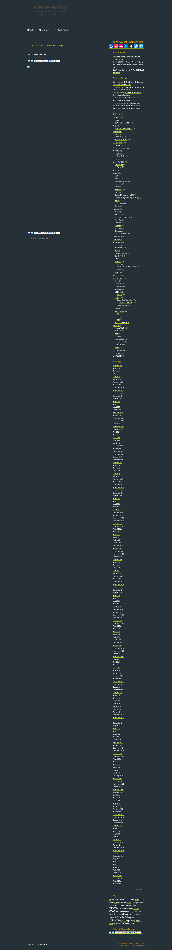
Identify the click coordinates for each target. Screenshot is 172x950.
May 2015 (116, 734)
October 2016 (117, 687)
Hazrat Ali (112, 905)
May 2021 (116, 537)
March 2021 (117, 543)
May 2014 (116, 767)
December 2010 (118, 878)
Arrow (117, 334)
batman (115, 899)
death (141, 900)
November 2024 (118, 421)
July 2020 (116, 562)
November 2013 (118, 784)
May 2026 (116, 374)
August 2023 (117, 462)
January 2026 (117, 385)
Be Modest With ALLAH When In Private (126, 56)
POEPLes (116, 242)
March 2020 (117, 573)
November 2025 (118, 390)
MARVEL (118, 225)
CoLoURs (116, 145)
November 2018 (118, 618)
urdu (115, 923)
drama (111, 902)
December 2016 (118, 681)
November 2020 (118, 554)
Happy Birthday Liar (120, 59)
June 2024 (116, 435)
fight (118, 903)
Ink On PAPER (118, 162)
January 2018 (117, 645)
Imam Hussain (132, 905)
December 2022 (118, 485)
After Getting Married (36, 55)
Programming (119, 311)
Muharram (118, 184)
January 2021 (117, 548)
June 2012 (116, 831)
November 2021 (118, 521)
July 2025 (116, 401)
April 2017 (116, 670)
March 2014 (117, 773)
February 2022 (118, 512)
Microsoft (118, 289)
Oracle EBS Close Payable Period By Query (128, 62)
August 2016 (117, 692)
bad (110, 899)
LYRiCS (117, 264)
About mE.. (31, 944)
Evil (115, 903)
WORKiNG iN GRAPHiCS (123, 128)
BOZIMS (142, 945)
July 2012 (116, 828)
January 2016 (117, 712)
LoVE (115, 212)
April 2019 (116, 604)
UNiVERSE (117, 356)
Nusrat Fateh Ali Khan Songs (126, 267)
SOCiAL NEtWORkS (122, 322)
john (128, 908)
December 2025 (118, 388)
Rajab (117, 187)
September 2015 (118, 723)
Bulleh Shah (119, 256)
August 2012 (117, 826)
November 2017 (118, 651)
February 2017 (118, 676)
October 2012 (117, 820)
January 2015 (117, 745)
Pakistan (114, 920)
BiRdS (117, 120)
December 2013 (118, 781)
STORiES (116, 276)
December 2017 (118, 648)
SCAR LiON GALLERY (122, 123)
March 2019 (117, 607)
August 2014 (117, 759)
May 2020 (116, 568)
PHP (118, 319)
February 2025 (118, 413)
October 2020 (117, 557)
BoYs (115, 134)
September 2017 (118, 656)
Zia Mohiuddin (120, 350)
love (112, 911)
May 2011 (116, 867)
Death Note (121, 156)
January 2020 (117, 579)
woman (122, 923)
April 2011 (116, 870)
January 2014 (117, 778)
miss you (132, 912)
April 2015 (116, 737)
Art (114, 126)
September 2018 (118, 623)
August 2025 (117, 399)
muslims (123, 914)
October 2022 (117, 490)
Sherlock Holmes (121, 234)
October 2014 (117, 753)
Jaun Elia (118, 261)
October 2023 (117, 457)
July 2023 (116, 465)
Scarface (118, 231)
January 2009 (117, 884)
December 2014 (118, 748)
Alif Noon (118, 331)
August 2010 (117, 881)
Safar (116, 192)
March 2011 (117, 873)
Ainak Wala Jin (120, 328)
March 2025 (117, 410)
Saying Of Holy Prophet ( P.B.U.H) (126, 198)
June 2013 (116, 798)
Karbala (136, 908)
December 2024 (118, 418)
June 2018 (116, 631)
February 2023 (118, 479)
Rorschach (118, 228)
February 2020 (118, 576)
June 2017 (116, 665)
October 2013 (117, 787)
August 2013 (117, 792)
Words (119, 167)
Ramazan (118, 189)
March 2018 (117, 640)
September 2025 (118, 396)
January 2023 (117, 482)
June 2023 (116, 468)
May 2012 (116, 834)
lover (117, 912)
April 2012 (116, 837)
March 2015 (117, 740)
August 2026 (117, 365)
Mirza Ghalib (119, 342)
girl (134, 902)
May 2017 (116, 668)
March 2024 (117, 443)
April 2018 (116, 637)
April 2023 (116, 473)
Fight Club (118, 220)
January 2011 (117, 875)
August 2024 (117, 429)
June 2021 (116, 534)
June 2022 (116, 501)
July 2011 (116, 862)
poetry (131, 920)
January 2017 (117, 679)
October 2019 (117, 587)
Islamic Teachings (121, 181)
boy (121, 899)
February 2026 (118, 382)
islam (113, 908)
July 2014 (116, 762)
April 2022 (116, 507)
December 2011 (118, 848)
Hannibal (118, 223)
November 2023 (118, 454)
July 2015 (116, 729)
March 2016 (117, 706)
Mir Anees (118, 270)
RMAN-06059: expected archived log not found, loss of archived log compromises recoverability (127, 105)
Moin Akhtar (119, 345)
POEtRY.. (116, 245)
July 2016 (116, 695)
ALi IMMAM (127, 945)
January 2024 (117, 449)
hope (119, 905)
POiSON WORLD (50, 7)
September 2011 (118, 856)
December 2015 (118, 715)
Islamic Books (119, 178)
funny (123, 902)
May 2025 (116, 407)
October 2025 (117, 393)
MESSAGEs (119, 164)
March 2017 (117, 673)
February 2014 (118, 776)
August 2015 (117, 726)
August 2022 (117, 496)
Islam (115, 173)
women (130, 923)
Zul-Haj (117, 206)
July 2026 (116, 368)
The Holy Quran (120, 203)
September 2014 (118, 756)
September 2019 (118, 590)
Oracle (117, 297)
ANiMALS (116, 118)
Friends (117, 336)
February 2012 (118, 842)
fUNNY (115, 151)
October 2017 (117, 654)
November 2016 (118, 684)
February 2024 (118, 446)
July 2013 (116, 795)
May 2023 (116, 471)
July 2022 (116, 498)
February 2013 (118, 809)
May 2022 (116, 504)
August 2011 (117, 859)
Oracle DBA (123, 917)
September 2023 (118, 460)
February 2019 (118, 609)
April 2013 (116, 803)
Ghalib (117, 259)
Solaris (119, 286)
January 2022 (117, 515)
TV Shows (116, 325)
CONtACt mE (42, 944)
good (138, 903)
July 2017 (116, 662)
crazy (137, 899)
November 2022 (118, 487)
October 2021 (117, 523)
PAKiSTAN (116, 237)
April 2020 (116, 571)
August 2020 (117, 559)
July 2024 (116, 432)
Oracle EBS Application (125, 300)
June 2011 (116, 864)
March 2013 (117, 806)
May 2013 (116, 801)
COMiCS (46, 57)
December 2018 (118, 615)
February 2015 (118, 742)
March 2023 (117, 476)
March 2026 (117, 379)
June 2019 (116, 598)
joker (131, 908)
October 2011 (117, 853)
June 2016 (116, 698)
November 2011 (118, 850)
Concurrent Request (125, 303)
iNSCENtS (116, 170)
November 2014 (118, 751)
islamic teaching (122, 908)
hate (141, 903)
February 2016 (118, 709)
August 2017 (117, 659)
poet (126, 920)
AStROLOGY (117, 131)
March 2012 (117, 839)
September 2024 (118, 426)
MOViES (116, 215)
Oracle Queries (122, 306)
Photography (117, 240)
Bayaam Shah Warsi (122, 253)
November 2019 (118, 584)
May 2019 (116, 601)
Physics (117, 309)
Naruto (117, 347)
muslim (113, 914)
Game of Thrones (121, 339)
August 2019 (117, 593)
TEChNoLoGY (118, 278)
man (122, 911)
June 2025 (116, 404)
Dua (116, 176)
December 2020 (118, 551)
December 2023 (118, 451)
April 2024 (116, 440)
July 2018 (116, 629)
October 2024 (117, 424)
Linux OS (118, 284)
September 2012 (118, 823)
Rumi (116, 273)
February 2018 (118, 643)
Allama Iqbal (119, 248)
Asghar (117, 250)
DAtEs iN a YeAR (119, 148)
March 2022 (117, 510)
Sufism (117, 200)
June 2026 (116, 371)
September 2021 (118, 526)
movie (138, 911)
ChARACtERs (118, 143)
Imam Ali (124, 905)
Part (122, 920)
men (127, 912)
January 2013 (117, 812)
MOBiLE (118, 292)
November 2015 (118, 717)
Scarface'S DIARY (55, 57)
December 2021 (118, 518)
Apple (117, 281)
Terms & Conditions (123, 943)
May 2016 (116, 701)
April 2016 (116, 704)
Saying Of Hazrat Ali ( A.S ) (124, 195)
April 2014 (116, 770)
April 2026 (116, 376)
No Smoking (119, 137)
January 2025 (117, 415)
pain (132, 917)
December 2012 (118, 814)
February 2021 (118, 546)
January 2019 (117, 612)
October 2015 (117, 720)
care (125, 899)
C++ (118, 317)
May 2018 (116, 634)
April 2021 (116, 540)
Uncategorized (118, 353)
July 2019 (116, 595)
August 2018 (117, 626)
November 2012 (118, 817)
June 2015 (116, 731)
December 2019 (118, 582)
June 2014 (116, 765)
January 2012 (117, 845)
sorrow (138, 920)
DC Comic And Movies (122, 217)
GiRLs (115, 159)
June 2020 (116, 565)
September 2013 (118, 789)
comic (131, 899)
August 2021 (117, 529)
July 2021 (116, 532)
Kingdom (116, 209)
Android (119, 294)
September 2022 (118, 493)
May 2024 (116, 437)
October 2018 (117, 620)
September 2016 (118, 690)
